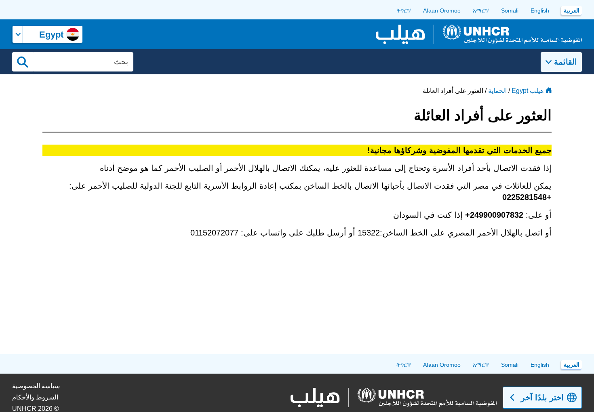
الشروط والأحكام (35, 397)
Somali (509, 10)
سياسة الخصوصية (36, 386)
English (540, 10)
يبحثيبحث (22, 61)
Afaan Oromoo (442, 10)
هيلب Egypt (527, 90)
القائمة (565, 61)
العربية (571, 10)
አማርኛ (481, 10)
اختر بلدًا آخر (542, 397)
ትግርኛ (403, 10)
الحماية (497, 90)
